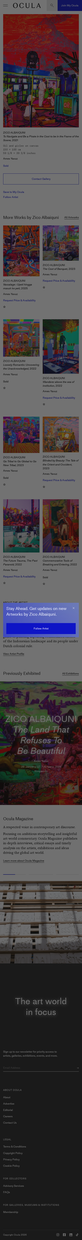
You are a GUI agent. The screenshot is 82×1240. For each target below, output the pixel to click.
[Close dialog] (73, 608)
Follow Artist (41, 628)
